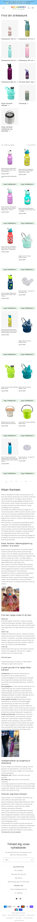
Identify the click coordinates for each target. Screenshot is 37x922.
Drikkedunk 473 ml (26, 39)
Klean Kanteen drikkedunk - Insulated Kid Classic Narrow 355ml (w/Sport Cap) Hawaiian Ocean (9, 459)
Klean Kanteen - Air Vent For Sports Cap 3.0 (26, 457)
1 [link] (6, 481)
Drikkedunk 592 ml (26, 60)
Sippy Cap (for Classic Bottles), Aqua (25, 256)
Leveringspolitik (10, 918)
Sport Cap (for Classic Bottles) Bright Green (9, 387)
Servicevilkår (18, 918)
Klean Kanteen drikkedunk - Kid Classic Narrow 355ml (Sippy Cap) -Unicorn (9, 208)
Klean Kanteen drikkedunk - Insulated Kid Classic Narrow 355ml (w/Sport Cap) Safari (9, 331)
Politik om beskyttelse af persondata (16, 915)
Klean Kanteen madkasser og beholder (7, 129)
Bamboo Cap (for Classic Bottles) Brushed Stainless (8, 422)
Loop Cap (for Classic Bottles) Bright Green (27, 422)
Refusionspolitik (30, 915)
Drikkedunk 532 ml (8, 60)
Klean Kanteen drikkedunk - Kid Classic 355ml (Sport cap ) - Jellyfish (27, 210)
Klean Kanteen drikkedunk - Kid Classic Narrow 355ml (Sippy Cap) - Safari (26, 171)
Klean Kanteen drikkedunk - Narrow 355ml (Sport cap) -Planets (9, 295)
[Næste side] (31, 481)
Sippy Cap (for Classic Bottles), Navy (25, 341)
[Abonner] (31, 860)
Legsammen (18, 913)
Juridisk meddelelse (28, 918)
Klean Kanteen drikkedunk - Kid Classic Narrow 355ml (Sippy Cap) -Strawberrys (9, 248)
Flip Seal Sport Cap (26, 82)
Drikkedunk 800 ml (8, 82)
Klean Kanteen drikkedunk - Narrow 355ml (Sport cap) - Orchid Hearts (9, 170)
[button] (4, 8)
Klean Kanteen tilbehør (7, 104)
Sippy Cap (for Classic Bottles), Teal (25, 387)
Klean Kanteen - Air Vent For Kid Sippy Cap (26, 291)
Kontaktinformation (19, 920)
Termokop (22, 103)
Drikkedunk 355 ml (8, 39)
